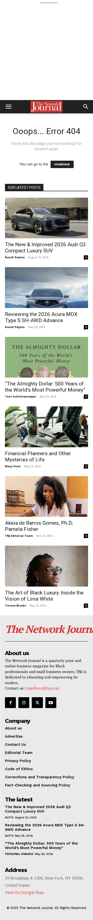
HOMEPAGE (62, 164)
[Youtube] (50, 702)
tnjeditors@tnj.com (42, 688)
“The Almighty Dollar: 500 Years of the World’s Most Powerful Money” (45, 387)
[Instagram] (23, 702)
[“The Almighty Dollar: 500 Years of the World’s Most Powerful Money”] (46, 357)
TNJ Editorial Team (19, 536)
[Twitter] (37, 702)
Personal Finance (19, 854)
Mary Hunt (13, 466)
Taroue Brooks (15, 605)
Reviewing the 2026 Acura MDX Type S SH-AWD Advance (41, 317)
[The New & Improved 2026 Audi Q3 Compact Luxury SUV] (46, 218)
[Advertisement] (46, 51)
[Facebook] (10, 702)
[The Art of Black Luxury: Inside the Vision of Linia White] (46, 566)
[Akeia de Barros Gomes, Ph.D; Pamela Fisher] (46, 496)
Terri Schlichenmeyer (20, 396)
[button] (8, 106)
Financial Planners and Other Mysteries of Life (38, 457)
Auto (9, 817)
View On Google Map (24, 892)
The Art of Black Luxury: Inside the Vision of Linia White (44, 596)
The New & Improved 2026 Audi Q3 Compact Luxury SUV (45, 248)
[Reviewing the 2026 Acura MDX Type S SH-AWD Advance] (46, 287)
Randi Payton (15, 257)
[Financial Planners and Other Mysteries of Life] (46, 426)
